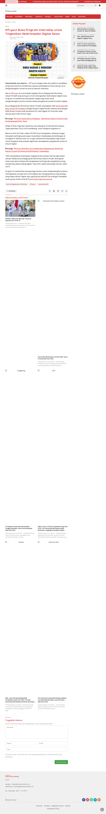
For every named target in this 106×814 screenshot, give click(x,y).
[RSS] (99, 800)
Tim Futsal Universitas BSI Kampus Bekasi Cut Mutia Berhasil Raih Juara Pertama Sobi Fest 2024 (52, 700)
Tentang (47, 806)
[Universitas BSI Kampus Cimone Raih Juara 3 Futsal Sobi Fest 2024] (53, 277)
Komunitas (82, 16)
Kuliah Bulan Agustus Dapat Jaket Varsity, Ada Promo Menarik (44, 1)
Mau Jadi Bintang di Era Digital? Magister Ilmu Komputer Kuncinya (85, 37)
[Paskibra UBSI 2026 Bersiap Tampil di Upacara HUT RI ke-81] (20, 208)
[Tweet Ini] (53, 191)
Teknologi (28, 16)
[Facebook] (83, 800)
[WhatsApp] (91, 800)
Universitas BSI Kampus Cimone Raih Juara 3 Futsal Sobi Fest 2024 (52, 358)
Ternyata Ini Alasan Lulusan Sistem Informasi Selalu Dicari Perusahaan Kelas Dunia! (87, 52)
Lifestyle (47, 16)
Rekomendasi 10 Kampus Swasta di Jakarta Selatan (86, 30)
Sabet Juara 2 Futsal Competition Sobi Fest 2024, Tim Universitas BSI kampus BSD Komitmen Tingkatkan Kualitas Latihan (52, 528)
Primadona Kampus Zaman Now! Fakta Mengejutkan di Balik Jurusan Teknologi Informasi (86, 59)
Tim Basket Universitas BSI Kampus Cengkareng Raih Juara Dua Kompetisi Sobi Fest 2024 (18, 528)
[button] (95, 5)
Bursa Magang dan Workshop (16, 184)
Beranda (10, 16)
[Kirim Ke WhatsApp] (66, 191)
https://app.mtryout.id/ (42, 179)
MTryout (14, 93)
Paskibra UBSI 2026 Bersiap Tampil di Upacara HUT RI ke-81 (18, 219)
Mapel (67, 16)
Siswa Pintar (58, 16)
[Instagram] (87, 800)
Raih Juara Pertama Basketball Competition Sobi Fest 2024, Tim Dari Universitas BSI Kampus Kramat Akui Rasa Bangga (19, 700)
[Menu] (6, 5)
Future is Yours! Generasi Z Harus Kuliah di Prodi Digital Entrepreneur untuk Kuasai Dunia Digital (86, 45)
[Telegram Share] (62, 191)
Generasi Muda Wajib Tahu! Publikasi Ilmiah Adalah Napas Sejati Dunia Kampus (87, 67)
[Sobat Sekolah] (11, 11)
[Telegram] (95, 799)
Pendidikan (19, 16)
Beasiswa (39, 16)
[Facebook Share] (49, 191)
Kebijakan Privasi (57, 806)
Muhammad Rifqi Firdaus (17, 37)
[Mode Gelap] (100, 5)
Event (74, 16)
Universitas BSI (43, 184)
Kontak (67, 806)
